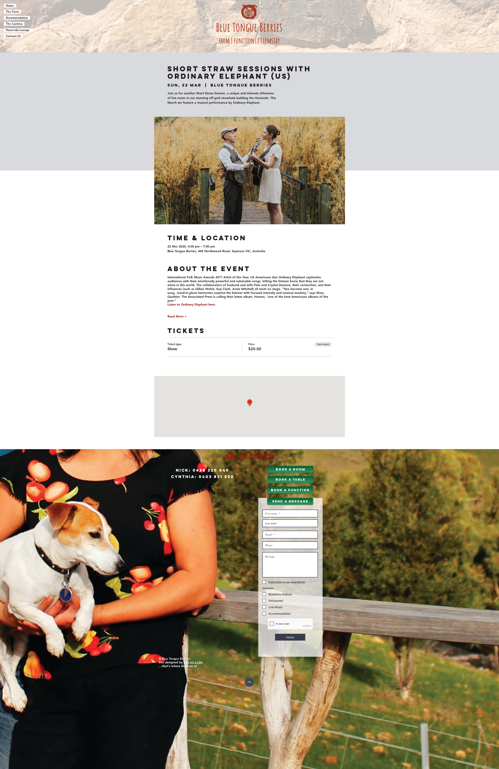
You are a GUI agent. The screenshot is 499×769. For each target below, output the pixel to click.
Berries (270, 27)
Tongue (246, 27)
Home (10, 5)
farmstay (270, 40)
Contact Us (13, 36)
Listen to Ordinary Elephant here (191, 304)
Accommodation (17, 17)
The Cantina (14, 24)
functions (245, 40)
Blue (224, 27)
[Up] (249, 682)
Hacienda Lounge (18, 30)
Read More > (177, 316)
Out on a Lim (193, 662)
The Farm (12, 11)
